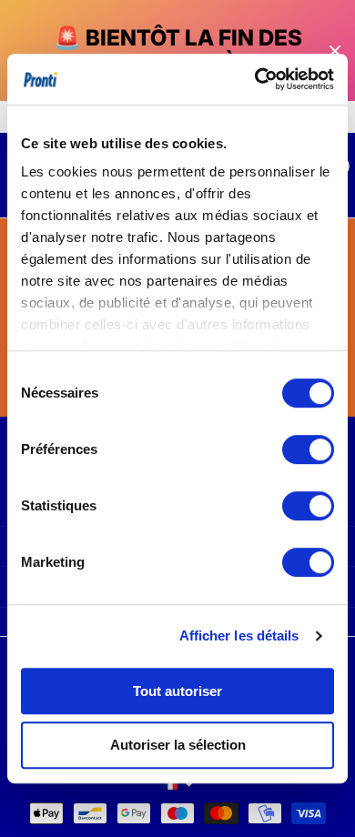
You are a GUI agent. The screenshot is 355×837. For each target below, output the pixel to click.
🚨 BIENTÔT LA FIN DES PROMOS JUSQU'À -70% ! (177, 50)
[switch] (308, 449)
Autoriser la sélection (178, 744)
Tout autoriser (177, 691)
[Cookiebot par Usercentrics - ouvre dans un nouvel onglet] (255, 79)
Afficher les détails (239, 635)
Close (335, 50)
